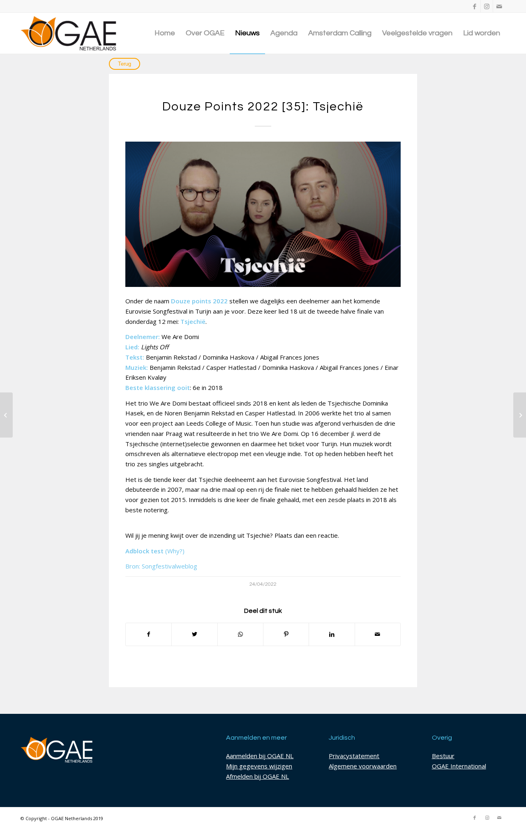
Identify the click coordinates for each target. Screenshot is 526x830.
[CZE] (263, 214)
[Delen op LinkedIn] (331, 634)
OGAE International (459, 766)
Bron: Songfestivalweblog (161, 566)
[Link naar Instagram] (487, 6)
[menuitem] (164, 33)
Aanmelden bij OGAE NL (259, 756)
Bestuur (443, 756)
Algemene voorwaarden (363, 766)
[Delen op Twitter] (194, 634)
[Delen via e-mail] (377, 634)
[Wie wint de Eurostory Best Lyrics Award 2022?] (6, 415)
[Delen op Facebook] (148, 634)
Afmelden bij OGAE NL (257, 776)
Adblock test (144, 551)
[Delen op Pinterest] (286, 634)
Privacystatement (354, 756)
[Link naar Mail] (499, 6)
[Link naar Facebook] (474, 6)
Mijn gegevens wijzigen (259, 766)
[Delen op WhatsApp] (240, 634)
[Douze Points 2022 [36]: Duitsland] (519, 415)
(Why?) (175, 551)
